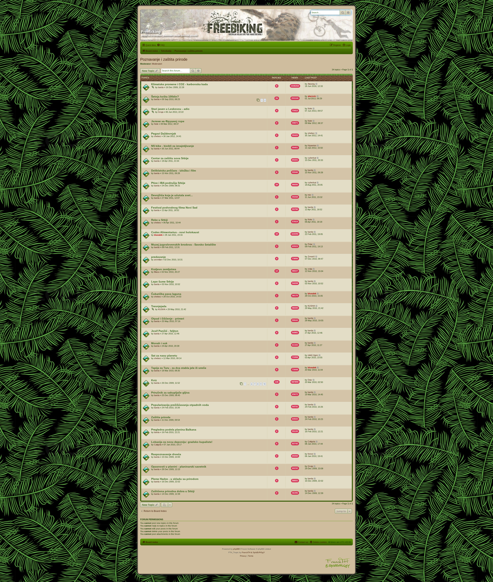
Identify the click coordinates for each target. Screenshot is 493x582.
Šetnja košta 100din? (165, 96)
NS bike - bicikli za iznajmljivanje (172, 145)
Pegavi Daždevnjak (163, 133)
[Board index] (178, 18)
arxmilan (158, 259)
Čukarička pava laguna (166, 293)
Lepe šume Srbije (162, 281)
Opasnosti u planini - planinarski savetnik (178, 466)
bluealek (158, 235)
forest (310, 454)
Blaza (156, 272)
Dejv (310, 380)
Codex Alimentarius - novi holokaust (175, 232)
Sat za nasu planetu (164, 355)
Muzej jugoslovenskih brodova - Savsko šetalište (183, 244)
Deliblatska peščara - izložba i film (173, 170)
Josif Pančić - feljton (164, 330)
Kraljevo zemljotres (163, 269)
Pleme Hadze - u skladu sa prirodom (174, 478)
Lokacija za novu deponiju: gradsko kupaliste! (181, 441)
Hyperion (312, 145)
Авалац (311, 84)
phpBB (236, 549)
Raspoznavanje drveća (166, 454)
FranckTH (246, 552)
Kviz (154, 380)
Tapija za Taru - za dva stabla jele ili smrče (178, 367)
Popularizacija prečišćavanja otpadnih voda (180, 404)
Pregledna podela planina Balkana (173, 429)
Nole (310, 108)
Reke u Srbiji (159, 219)
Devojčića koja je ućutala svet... (172, 195)
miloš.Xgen (313, 355)
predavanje (158, 256)
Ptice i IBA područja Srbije (168, 182)
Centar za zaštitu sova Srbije (170, 158)
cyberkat (312, 158)
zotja (310, 269)
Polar (310, 244)
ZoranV (311, 256)
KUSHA (161, 309)
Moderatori (157, 64)
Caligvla (157, 444)
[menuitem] (161, 45)
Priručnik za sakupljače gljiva (170, 392)
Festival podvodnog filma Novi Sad (174, 207)
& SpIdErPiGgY (258, 552)
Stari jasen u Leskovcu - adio (170, 108)
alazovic (312, 96)
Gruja (160, 112)
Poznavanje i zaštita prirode (163, 59)
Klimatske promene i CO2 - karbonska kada (179, 84)
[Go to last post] (316, 84)
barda (160, 87)
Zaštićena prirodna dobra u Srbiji (173, 491)
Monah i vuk (159, 343)
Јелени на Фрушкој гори (167, 121)
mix (309, 195)
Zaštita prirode (160, 417)
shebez (157, 136)
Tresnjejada (158, 306)
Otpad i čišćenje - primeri (167, 318)
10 (264, 384)
